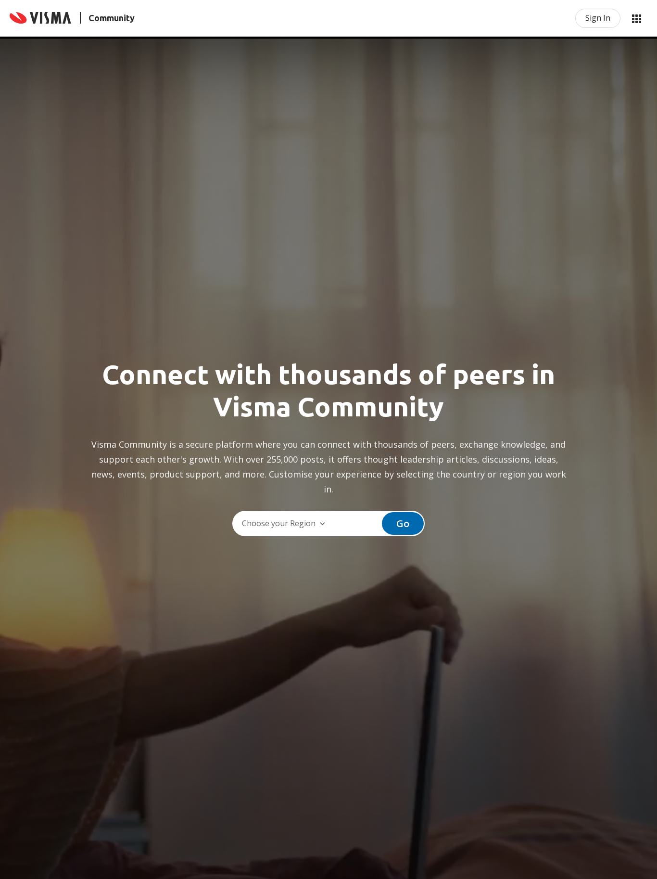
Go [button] (402, 523)
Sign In (597, 18)
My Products (636, 18)
